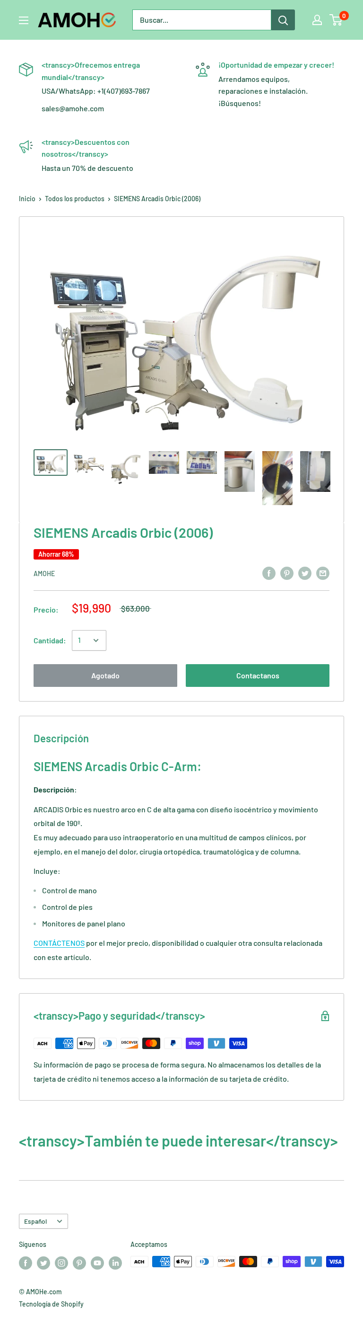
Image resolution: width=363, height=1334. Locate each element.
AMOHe (44, 573)
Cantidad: (50, 640)
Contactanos (257, 675)
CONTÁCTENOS (59, 942)
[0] (336, 20)
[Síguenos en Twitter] (43, 1262)
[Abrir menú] (23, 20)
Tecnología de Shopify (51, 1304)
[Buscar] (283, 19)
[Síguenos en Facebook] (25, 1262)
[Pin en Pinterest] (287, 572)
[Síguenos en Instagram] (61, 1262)
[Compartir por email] (322, 572)
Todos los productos (74, 199)
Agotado (105, 675)
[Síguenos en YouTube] (97, 1262)
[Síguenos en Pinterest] (79, 1262)
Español (35, 1221)
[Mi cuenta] (317, 20)
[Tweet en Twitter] (304, 572)
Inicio (27, 199)
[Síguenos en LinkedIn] (115, 1262)
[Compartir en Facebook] (269, 572)
